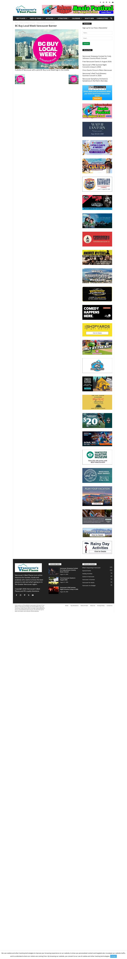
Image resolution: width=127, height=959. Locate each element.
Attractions (62, 18)
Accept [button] (113, 956)
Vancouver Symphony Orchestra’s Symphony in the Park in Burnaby (95, 80)
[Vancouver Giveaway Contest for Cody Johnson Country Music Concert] (54, 571)
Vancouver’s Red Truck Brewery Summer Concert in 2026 (94, 74)
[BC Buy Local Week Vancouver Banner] (46, 49)
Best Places (20, 18)
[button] (111, 18)
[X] (109, 2)
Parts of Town (35, 18)
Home (16, 22)
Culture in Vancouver (88, 576)
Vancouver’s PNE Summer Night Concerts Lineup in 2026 (94, 66)
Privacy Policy (100, 605)
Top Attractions (74, 605)
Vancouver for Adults (88, 582)
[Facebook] (100, 2)
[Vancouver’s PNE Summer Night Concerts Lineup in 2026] (54, 590)
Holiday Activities (87, 574)
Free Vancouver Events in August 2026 (97, 62)
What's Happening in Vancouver (91, 568)
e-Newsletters (102, 18)
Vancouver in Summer (88, 579)
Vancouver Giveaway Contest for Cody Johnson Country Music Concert (96, 57)
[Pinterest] (106, 2)
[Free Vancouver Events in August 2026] (54, 581)
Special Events (86, 571)
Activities (49, 18)
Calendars (76, 18)
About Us (92, 605)
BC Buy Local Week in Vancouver (27, 22)
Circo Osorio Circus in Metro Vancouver (97, 70)
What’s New (89, 18)
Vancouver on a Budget (89, 585)
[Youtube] (113, 2)
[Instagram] (103, 2)
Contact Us (109, 605)
